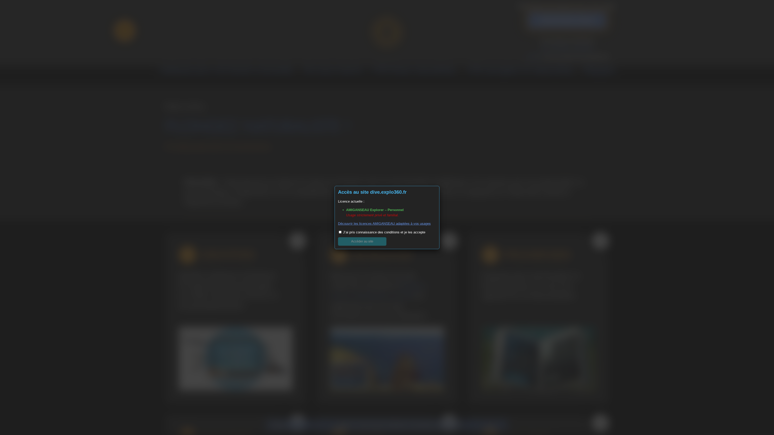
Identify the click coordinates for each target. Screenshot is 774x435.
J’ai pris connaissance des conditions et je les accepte (383, 232)
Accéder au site (362, 241)
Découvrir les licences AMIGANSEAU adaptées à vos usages (384, 224)
